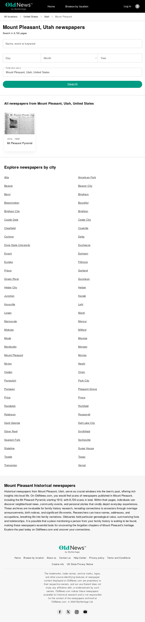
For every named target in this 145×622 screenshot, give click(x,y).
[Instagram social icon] (77, 612)
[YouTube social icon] (85, 612)
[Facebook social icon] (60, 612)
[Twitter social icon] (68, 612)
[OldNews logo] (19, 5)
